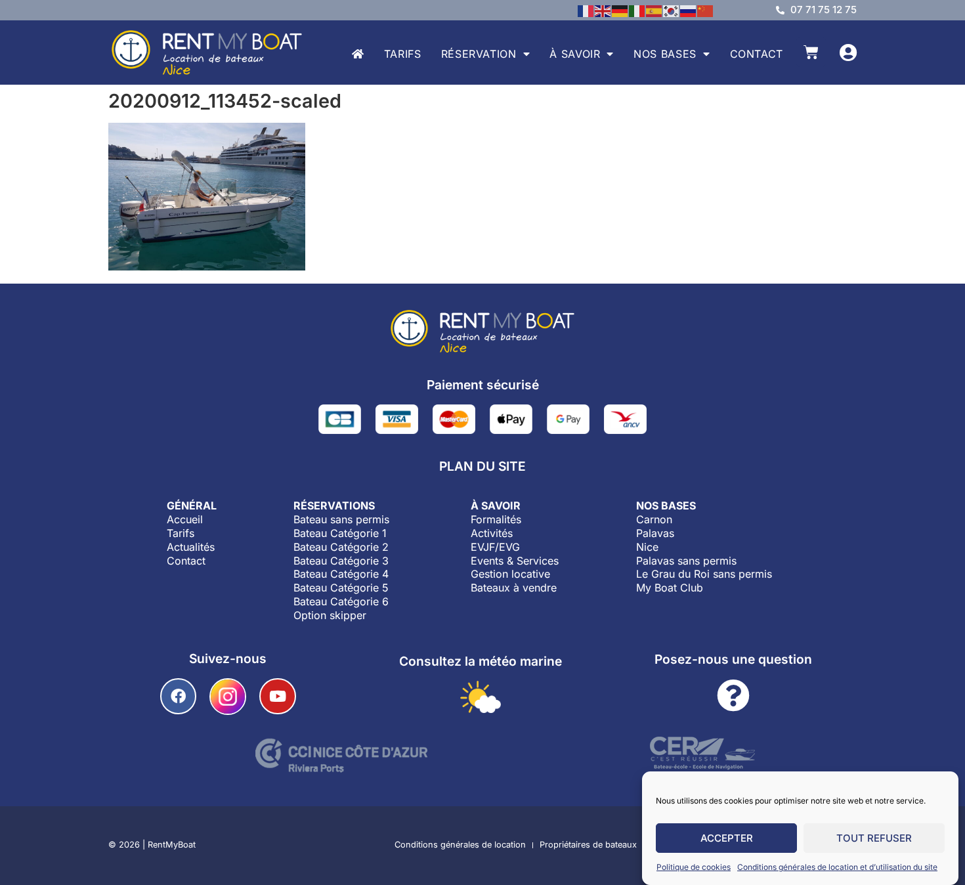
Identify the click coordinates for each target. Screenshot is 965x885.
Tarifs (402, 53)
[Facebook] (178, 696)
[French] (586, 9)
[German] (620, 9)
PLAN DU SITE (482, 466)
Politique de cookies (693, 867)
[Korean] (671, 9)
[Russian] (688, 9)
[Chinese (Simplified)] (705, 9)
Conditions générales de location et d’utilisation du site (837, 867)
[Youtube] (277, 696)
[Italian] (637, 9)
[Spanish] (654, 9)
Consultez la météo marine (480, 661)
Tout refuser (874, 838)
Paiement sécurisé (483, 385)
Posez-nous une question (733, 659)
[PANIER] (811, 52)
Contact (756, 53)
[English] (603, 9)
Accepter (726, 838)
